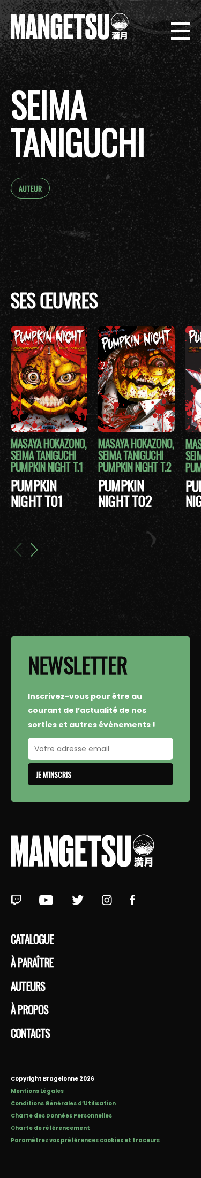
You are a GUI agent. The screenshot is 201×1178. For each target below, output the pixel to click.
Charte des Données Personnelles (61, 1116)
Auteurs (28, 986)
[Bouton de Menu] (180, 32)
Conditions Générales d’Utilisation (63, 1103)
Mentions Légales (37, 1091)
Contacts (30, 1033)
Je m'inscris (53, 774)
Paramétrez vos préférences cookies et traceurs (85, 1140)
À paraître (32, 962)
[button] (33, 550)
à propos (30, 1009)
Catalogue (32, 939)
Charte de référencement (50, 1128)
